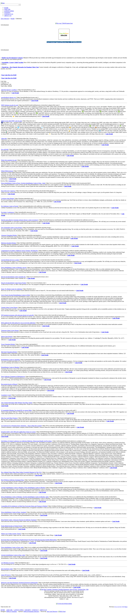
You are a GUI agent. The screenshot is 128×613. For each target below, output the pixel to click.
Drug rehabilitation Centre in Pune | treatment (13, 512)
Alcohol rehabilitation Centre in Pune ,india (13, 555)
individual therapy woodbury (9, 89)
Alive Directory (5, 18)
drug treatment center (7, 569)
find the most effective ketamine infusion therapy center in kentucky (19, 220)
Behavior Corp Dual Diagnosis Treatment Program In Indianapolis (19, 582)
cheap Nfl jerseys (6, 575)
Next (126, 607)
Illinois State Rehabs (6, 336)
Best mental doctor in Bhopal (9, 384)
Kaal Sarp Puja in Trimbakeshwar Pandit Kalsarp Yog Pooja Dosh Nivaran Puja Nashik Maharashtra (28, 539)
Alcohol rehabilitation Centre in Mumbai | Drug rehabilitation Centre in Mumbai (23, 487)
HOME (6, 8)
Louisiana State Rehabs (7, 198)
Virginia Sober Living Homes (9, 307)
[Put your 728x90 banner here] (64, 23)
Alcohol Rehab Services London (10, 260)
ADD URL (7, 9)
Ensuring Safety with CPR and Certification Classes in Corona (18, 432)
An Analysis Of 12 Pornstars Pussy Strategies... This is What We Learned (21, 425)
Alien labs (4, 138)
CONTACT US (8, 14)
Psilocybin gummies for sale (9, 160)
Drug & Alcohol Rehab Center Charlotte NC (13, 277)
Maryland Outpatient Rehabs (9, 352)
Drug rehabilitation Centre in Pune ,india (12, 547)
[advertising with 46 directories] (64, 39)
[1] (115, 607)
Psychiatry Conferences (7, 212)
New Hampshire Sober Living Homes (11, 227)
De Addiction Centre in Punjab (9, 206)
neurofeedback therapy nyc (8, 97)
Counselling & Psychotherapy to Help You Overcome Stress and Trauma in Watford (24, 506)
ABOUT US (7, 15)
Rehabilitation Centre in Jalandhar (10, 359)
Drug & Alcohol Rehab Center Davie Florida (13, 283)
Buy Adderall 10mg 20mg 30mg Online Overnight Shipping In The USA (21, 472)
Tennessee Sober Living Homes (10, 330)
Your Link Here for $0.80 (8, 75)
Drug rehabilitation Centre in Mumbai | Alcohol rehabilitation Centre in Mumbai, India (25, 497)
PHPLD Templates (11, 611)
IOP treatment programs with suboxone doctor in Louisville (17, 315)
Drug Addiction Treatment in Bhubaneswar (13, 376)
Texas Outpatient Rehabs (8, 344)
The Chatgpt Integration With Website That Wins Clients (16, 402)
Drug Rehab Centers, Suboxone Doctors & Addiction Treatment (18, 520)
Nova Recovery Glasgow (8, 191)
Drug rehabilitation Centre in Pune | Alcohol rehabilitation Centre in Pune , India (23, 183)
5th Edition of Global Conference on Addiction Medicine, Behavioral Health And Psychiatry (26, 441)
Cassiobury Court (6, 395)
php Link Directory (52, 611)
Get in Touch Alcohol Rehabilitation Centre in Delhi (15, 295)
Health (12, 18)
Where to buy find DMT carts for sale (11, 121)
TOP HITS (7, 12)
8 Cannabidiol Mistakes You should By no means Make (16, 410)
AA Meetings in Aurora (7, 562)
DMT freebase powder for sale (9, 105)
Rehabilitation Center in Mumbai (10, 367)
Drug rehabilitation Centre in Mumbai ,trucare (13, 267)
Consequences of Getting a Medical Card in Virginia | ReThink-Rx (19, 250)
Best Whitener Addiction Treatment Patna (12, 480)
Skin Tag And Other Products (9, 418)
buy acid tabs (4, 149)
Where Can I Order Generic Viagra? (11, 533)
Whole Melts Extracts (7, 171)
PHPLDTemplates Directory (31, 611)
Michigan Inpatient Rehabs (8, 243)
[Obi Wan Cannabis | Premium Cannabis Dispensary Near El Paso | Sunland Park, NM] (64, 589)
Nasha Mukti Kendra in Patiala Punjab (11, 526)
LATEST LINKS (9, 11)
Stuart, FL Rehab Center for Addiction (11, 289)
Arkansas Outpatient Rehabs (9, 235)
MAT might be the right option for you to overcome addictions (18, 323)
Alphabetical (12, 181)
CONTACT (35, 610)
